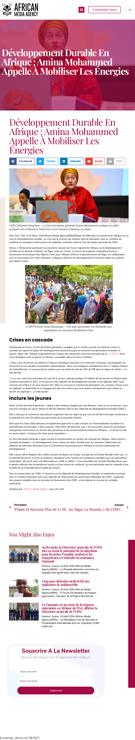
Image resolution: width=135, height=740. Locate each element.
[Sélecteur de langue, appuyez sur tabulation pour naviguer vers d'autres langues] (129, 9)
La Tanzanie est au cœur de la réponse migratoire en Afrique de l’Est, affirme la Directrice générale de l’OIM (69, 608)
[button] (81, 10)
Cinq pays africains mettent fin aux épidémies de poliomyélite (66, 583)
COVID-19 (113, 353)
